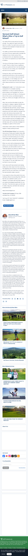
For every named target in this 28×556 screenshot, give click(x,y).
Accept (9, 554)
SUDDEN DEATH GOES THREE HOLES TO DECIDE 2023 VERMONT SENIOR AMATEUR (13, 383)
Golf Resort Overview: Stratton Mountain (13, 360)
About (1, 547)
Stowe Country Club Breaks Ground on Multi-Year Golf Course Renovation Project (13, 324)
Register (26, 1)
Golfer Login (21, 1)
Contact (5, 547)
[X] (23, 299)
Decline (3, 554)
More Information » (8, 205)
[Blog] (3, 301)
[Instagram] (15, 299)
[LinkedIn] (20, 299)
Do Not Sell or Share (21, 547)
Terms (14, 547)
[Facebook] (12, 299)
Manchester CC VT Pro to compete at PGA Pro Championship (12, 342)
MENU (2, 10)
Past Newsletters (22, 467)
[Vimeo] (6, 301)
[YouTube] (18, 299)
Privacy (10, 547)
